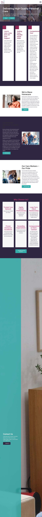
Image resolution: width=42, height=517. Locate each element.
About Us (6, 18)
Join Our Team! (27, 186)
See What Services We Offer (21, 251)
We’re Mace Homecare (27, 93)
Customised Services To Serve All (10, 125)
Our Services (7, 153)
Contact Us (7, 443)
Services (13, 18)
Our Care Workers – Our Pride (30, 167)
